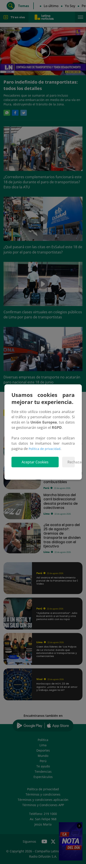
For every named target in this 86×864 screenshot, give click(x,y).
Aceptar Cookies (35, 462)
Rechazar (71, 462)
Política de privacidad (44, 449)
